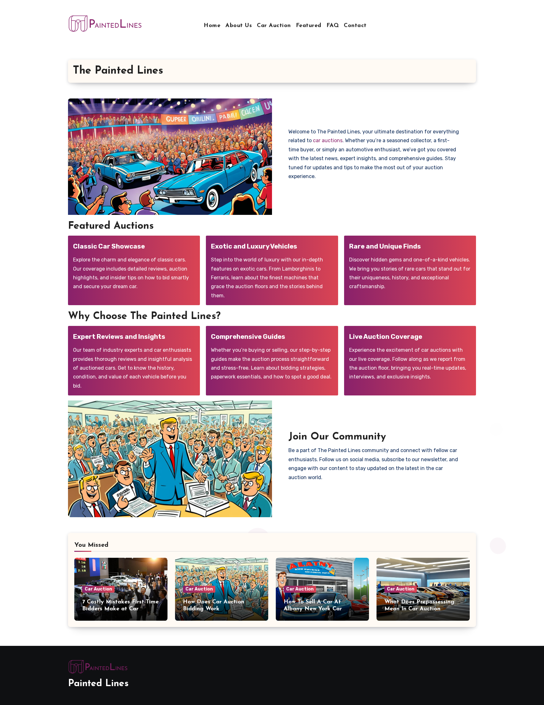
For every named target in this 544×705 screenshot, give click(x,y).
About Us (238, 26)
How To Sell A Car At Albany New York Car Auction (313, 608)
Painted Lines (98, 684)
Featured (308, 26)
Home (212, 26)
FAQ (332, 26)
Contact (355, 26)
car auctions (328, 140)
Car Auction (274, 26)
